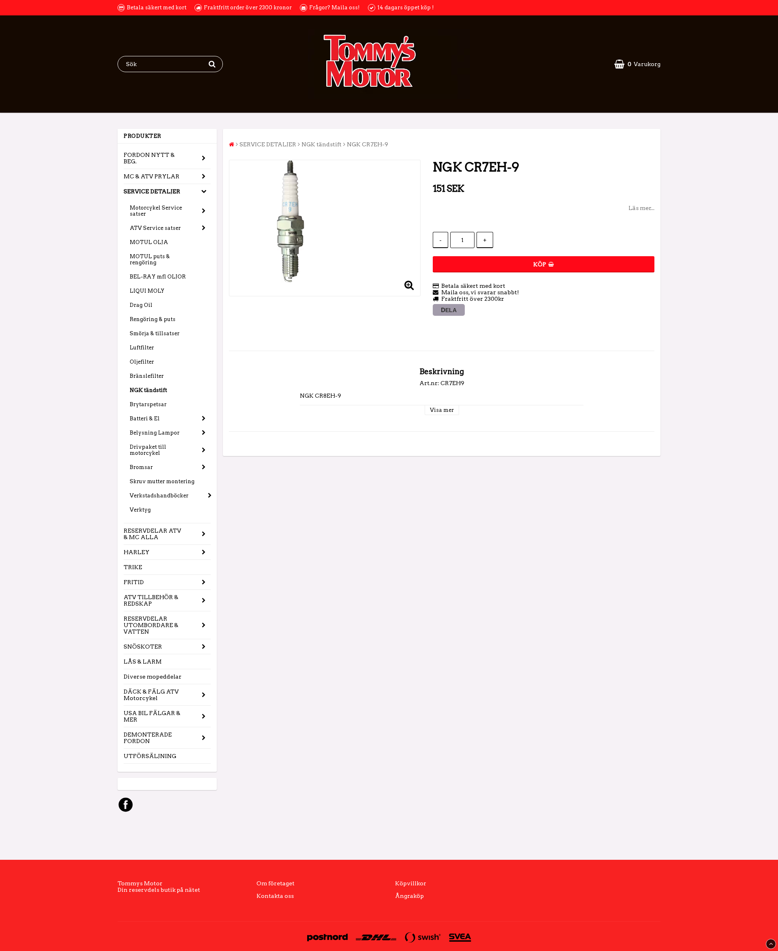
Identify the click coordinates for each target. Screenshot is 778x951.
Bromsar (141, 467)
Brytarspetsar (148, 404)
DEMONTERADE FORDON (148, 737)
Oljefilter (142, 362)
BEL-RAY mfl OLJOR (158, 277)
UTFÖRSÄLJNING (150, 756)
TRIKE (133, 567)
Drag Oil (141, 305)
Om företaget (275, 883)
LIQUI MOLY (147, 291)
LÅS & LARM (143, 661)
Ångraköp (409, 896)
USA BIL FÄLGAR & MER (152, 716)
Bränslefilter (147, 376)
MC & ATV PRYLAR (152, 176)
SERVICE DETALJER (152, 191)
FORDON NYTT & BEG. (149, 158)
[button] (637, 64)
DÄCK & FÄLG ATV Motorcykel (151, 694)
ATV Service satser (155, 228)
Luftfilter (142, 348)
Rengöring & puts (152, 319)
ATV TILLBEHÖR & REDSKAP (151, 600)
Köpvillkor (410, 883)
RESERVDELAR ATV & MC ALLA (152, 533)
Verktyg (140, 510)
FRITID (134, 582)
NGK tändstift (148, 390)
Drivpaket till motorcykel (148, 450)
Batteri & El (145, 419)
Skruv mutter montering (162, 481)
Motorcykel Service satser (156, 211)
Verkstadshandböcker (159, 496)
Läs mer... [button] (641, 208)
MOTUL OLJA (149, 242)
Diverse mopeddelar (153, 676)
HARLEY (137, 552)
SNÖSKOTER (143, 646)
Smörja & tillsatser (155, 333)
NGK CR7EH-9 (367, 144)
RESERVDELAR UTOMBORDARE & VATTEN (151, 625)
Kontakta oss (275, 896)
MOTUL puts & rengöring (150, 259)
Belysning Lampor (155, 433)
